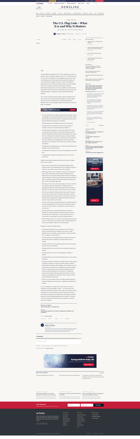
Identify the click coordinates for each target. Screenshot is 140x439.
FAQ (78, 427)
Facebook (56, 318)
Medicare (85, 13)
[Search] (94, 3)
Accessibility (102, 433)
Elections (48, 13)
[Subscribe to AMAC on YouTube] (46, 424)
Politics (42, 13)
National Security (77, 13)
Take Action (81, 3)
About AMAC (65, 415)
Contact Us (65, 425)
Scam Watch (101, 13)
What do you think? (50, 306)
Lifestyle (60, 13)
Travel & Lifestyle (49, 16)
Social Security (67, 13)
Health (90, 13)
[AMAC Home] (40, 413)
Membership (65, 417)
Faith (95, 13)
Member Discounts (81, 421)
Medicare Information (81, 415)
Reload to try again (49, 348)
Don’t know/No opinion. (91, 122)
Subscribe (98, 405)
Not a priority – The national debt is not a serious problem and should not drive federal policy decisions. (95, 118)
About (87, 3)
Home (37, 13)
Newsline (49, 3)
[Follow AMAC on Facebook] (37, 424)
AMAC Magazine (66, 421)
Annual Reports (80, 425)
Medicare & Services (59, 3)
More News (102, 372)
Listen (39, 39)
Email (50, 318)
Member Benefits (71, 3)
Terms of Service (95, 433)
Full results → (101, 125)
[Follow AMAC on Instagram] (43, 424)
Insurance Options (81, 419)
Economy (54, 13)
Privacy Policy (88, 433)
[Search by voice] (104, 3)
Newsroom (79, 423)
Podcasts (65, 423)
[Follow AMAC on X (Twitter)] (40, 424)
